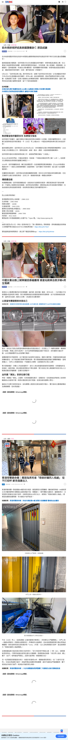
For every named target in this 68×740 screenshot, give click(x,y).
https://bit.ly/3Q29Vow (46, 231)
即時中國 (13, 45)
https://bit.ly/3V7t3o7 (42, 227)
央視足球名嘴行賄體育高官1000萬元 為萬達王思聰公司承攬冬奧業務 (26, 89)
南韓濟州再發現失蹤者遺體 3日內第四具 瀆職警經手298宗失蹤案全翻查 (35, 304)
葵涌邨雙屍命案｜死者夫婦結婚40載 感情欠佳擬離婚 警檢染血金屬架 (34, 501)
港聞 (8, 438)
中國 (8, 45)
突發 (12, 438)
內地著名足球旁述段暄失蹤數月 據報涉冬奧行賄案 (19, 91)
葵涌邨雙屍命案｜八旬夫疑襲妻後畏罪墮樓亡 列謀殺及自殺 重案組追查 (35, 668)
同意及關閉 (61, 736)
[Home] (9, 2)
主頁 (5, 45)
